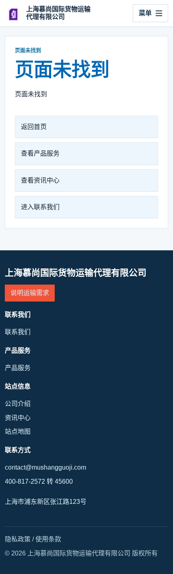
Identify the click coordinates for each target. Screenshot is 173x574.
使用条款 (48, 539)
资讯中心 (18, 417)
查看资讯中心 (40, 180)
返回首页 (34, 126)
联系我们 (18, 332)
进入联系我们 (40, 207)
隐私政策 (18, 539)
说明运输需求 (29, 292)
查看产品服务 (40, 153)
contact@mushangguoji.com (45, 467)
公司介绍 (18, 403)
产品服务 (18, 367)
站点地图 (18, 431)
